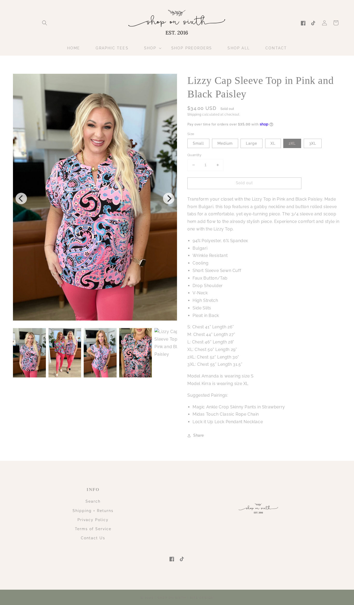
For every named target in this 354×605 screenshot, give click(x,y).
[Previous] (21, 198)
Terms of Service (93, 529)
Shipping (194, 114)
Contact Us (93, 538)
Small (198, 143)
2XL (292, 143)
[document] (95, 198)
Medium (225, 143)
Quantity (194, 155)
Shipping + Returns (93, 511)
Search (93, 501)
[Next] (168, 198)
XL (273, 143)
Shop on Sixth (172, 598)
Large (251, 143)
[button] (44, 23)
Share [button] (198, 435)
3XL (312, 143)
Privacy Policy (93, 520)
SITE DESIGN (201, 598)
